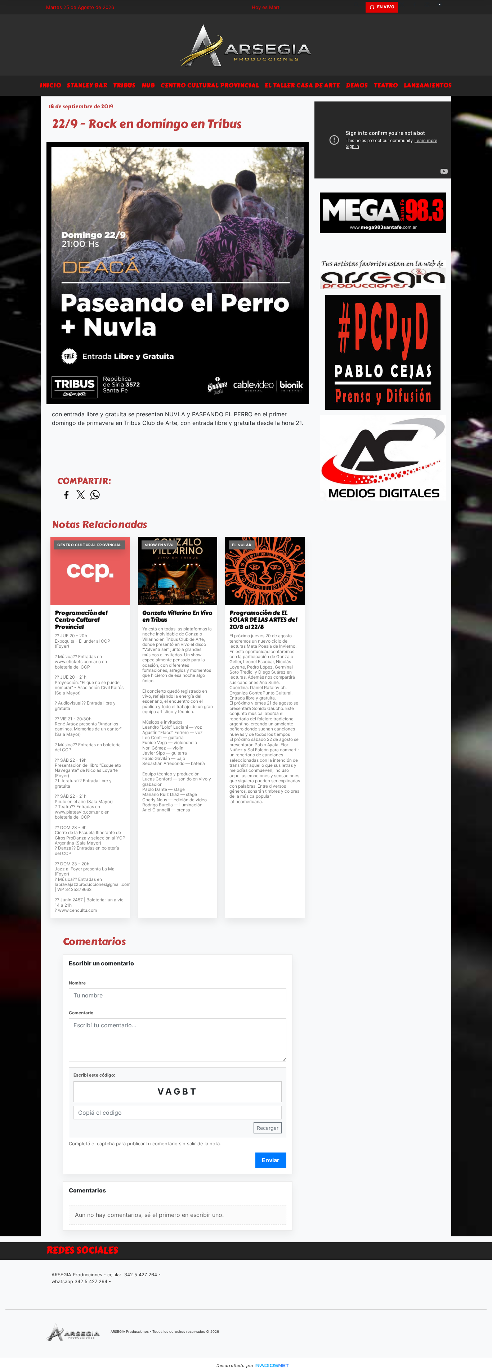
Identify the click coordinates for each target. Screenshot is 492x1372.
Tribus (124, 85)
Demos (357, 85)
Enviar (270, 1160)
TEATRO (386, 85)
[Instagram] (430, 7)
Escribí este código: (94, 1075)
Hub (148, 85)
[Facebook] (417, 7)
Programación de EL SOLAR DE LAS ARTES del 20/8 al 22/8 (263, 620)
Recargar (267, 1128)
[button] (359, 7)
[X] (404, 7)
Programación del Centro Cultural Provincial (81, 620)
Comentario (81, 1012)
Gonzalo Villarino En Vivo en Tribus (177, 617)
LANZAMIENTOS (428, 85)
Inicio (50, 85)
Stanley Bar (87, 85)
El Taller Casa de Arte (302, 85)
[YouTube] (442, 7)
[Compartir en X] (80, 495)
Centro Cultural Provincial (210, 85)
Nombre (77, 983)
